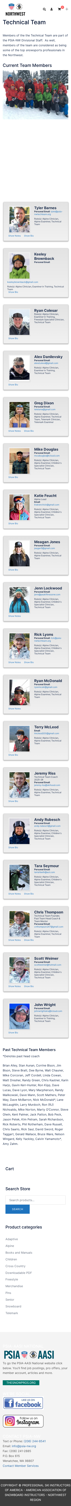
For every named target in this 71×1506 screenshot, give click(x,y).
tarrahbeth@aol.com (44, 872)
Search (17, 1209)
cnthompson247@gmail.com (48, 926)
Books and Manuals (18, 1252)
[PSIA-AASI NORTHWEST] (15, 9)
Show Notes (14, 235)
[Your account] (51, 9)
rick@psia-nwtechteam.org (48, 639)
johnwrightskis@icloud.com (48, 1011)
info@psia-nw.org (24, 1446)
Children (11, 1259)
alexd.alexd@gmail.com (46, 363)
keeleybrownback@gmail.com (22, 282)
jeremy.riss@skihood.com (47, 785)
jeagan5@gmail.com (44, 548)
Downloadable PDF (18, 1273)
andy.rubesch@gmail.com (47, 826)
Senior (9, 1299)
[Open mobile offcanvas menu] (66, 9)
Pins (8, 1293)
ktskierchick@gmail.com (46, 504)
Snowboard (13, 1306)
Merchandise (14, 1286)
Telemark (11, 1313)
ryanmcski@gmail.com (45, 687)
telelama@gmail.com (44, 409)
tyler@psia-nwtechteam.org (48, 213)
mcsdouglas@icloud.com (47, 455)
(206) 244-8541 (35, 1441)
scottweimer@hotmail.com (47, 964)
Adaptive (11, 1239)
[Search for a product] (44, 9)
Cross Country (15, 1266)
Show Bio (29, 235)
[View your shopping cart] (59, 9)
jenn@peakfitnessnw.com (47, 594)
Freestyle (11, 1279)
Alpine (9, 1246)
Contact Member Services (21, 1466)
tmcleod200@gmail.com (46, 733)
